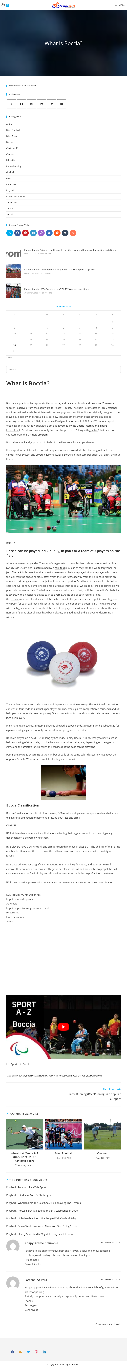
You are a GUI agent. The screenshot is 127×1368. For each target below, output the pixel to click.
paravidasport (94, 1076)
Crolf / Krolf (11, 148)
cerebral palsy (40, 416)
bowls (81, 403)
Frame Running (13, 166)
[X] (11, 103)
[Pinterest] (51, 103)
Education (11, 160)
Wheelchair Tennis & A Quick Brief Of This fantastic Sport (25, 1157)
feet (80, 590)
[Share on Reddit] (57, 233)
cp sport (82, 1076)
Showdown (11, 202)
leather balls (83, 563)
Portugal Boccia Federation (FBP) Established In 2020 (48, 1210)
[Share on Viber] (41, 233)
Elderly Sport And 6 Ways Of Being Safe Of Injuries (46, 1234)
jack (19, 572)
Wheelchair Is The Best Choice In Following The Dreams (49, 1202)
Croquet (10, 154)
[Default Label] (21, 1352)
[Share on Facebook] (17, 233)
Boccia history (55, 1076)
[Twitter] (29, 1352)
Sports (9, 208)
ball (32, 403)
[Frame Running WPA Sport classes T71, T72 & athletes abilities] (13, 290)
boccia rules (70, 1076)
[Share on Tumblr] (65, 233)
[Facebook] (21, 103)
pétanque (95, 403)
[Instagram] (31, 103)
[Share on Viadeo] (73, 233)
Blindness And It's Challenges (34, 1195)
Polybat (10, 190)
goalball (93, 430)
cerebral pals (46, 450)
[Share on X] (9, 233)
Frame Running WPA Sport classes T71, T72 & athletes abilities (56, 289)
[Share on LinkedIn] (33, 233)
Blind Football (13, 129)
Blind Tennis (12, 136)
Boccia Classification (17, 813)
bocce (57, 403)
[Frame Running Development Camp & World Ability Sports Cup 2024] (13, 271)
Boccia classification (36, 1076)
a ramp (58, 594)
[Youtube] (61, 103)
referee (15, 599)
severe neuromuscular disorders (54, 454)
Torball (9, 214)
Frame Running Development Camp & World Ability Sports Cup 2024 (59, 269)
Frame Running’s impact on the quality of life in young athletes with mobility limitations (70, 249)
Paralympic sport (65, 421)
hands (73, 590)
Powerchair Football (16, 196)
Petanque (11, 184)
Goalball (10, 172)
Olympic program (37, 434)
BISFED (15, 1076)
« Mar (9, 357)
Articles (9, 123)
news (8, 178)
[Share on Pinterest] (25, 233)
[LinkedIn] (41, 103)
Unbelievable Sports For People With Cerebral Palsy (47, 1218)
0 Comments (45, 253)
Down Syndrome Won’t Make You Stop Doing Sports (47, 1226)
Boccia (9, 142)
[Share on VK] (49, 233)
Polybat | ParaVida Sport (32, 1187)
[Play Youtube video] (63, 1027)
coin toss (60, 567)
